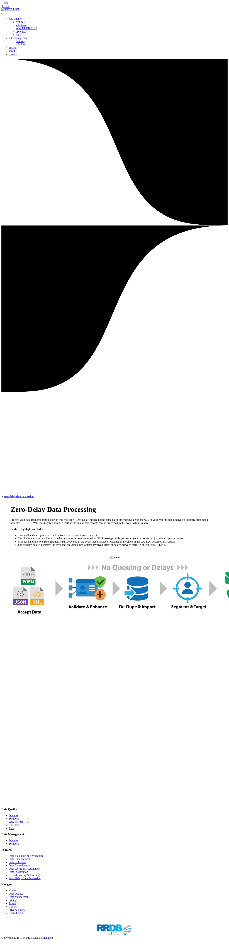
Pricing (13, 900)
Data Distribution (18, 871)
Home (4, 2)
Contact (13, 906)
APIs (18, 34)
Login (5, 6)
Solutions (14, 818)
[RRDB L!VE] (10, 9)
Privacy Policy (17, 909)
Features (13, 815)
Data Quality (16, 893)
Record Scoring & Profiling (24, 875)
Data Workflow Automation (24, 868)
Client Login (16, 912)
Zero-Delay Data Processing (25, 878)
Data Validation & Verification (26, 855)
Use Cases (14, 825)
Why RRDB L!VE (26, 28)
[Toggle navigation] (2, 13)
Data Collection (17, 862)
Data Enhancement (19, 858)
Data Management (19, 896)
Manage (47, 937)
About (12, 903)
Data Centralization (19, 865)
